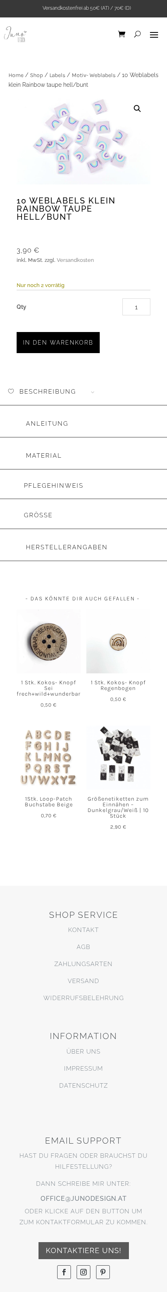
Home (16, 75)
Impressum (83, 1068)
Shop (36, 75)
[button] (137, 108)
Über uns (83, 1051)
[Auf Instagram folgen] (83, 1272)
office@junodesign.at (84, 1198)
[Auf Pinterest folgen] (103, 1272)
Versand (83, 981)
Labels (57, 75)
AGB (83, 947)
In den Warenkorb (58, 342)
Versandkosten (75, 260)
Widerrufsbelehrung (83, 998)
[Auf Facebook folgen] (64, 1272)
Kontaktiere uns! (84, 1250)
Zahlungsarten (83, 964)
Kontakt (83, 930)
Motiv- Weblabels (94, 75)
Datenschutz (83, 1085)
